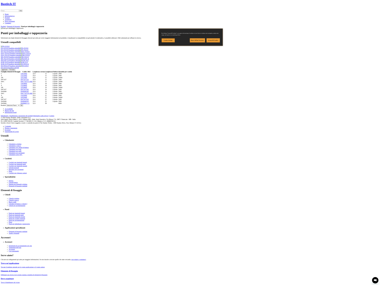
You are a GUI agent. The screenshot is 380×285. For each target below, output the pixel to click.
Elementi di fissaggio (13, 26)
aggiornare (5, 69)
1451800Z (24, 87)
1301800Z (24, 83)
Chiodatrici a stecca (15, 146)
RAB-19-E (10, 62)
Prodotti (7, 18)
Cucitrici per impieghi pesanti (18, 166)
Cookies (51, 116)
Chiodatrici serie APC (15, 155)
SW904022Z (25, 101)
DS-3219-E (10, 48)
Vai (21, 10)
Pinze (10, 171)
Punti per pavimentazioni (16, 220)
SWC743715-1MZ (26, 81)
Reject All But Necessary (197, 40)
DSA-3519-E (11, 53)
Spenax (11, 181)
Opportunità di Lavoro (12, 131)
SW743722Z (25, 99)
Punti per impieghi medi (16, 215)
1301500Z (24, 73)
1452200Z (24, 97)
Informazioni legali (11, 112)
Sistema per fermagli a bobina (18, 184)
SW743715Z (25, 79)
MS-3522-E (10, 59)
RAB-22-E (10, 64)
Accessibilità (9, 109)
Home (7, 14)
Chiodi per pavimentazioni (17, 205)
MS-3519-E (10, 57)
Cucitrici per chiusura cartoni (18, 173)
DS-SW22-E (10, 66)
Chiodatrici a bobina (15, 144)
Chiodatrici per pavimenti (17, 153)
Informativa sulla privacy (41, 116)
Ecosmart (8, 130)
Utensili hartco (13, 182)
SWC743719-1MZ (26, 93)
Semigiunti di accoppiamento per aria (20, 246)
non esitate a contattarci (78, 259)
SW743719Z (25, 89)
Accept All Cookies (213, 40)
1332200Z (24, 95)
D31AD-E (10, 68)
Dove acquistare (10, 21)
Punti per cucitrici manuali (17, 218)
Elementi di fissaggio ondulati (18, 186)
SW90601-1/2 (25, 103)
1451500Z (24, 77)
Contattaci (8, 23)
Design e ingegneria (11, 128)
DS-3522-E (10, 52)
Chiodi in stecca (14, 200)
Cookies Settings (168, 40)
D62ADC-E (10, 60)
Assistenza (8, 19)
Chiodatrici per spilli (15, 151)
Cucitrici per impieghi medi (17, 164)
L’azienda (8, 126)
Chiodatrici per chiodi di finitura (19, 147)
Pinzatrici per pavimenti (16, 169)
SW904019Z (25, 91)
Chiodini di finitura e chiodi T (18, 204)
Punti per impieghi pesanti (17, 217)
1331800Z (24, 85)
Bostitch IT (8, 4)
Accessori (12, 249)
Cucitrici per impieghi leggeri (18, 162)
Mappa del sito (9, 110)
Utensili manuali (14, 168)
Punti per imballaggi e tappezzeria (19, 224)
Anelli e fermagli (14, 233)
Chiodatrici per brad (15, 149)
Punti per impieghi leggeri (17, 213)
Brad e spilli (12, 202)
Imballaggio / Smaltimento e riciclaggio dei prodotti (17, 116)
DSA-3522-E (11, 55)
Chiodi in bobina (14, 198)
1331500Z (24, 75)
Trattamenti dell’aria (15, 247)
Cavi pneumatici (14, 251)
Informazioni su (10, 16)
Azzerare (12, 69)
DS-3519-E (10, 50)
